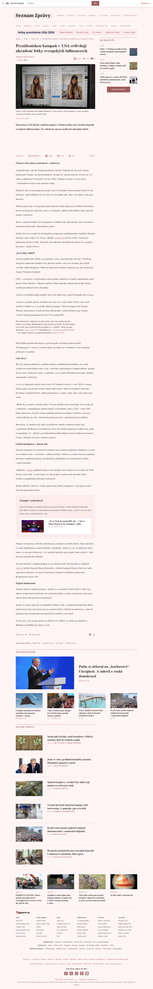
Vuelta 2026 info (41, 920)
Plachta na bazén (58, 945)
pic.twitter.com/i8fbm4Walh (63, 330)
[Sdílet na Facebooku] (90, 634)
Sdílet (87, 58)
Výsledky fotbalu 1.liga (63, 924)
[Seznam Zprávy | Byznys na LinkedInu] (87, 973)
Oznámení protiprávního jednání (117, 959)
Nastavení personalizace (113, 964)
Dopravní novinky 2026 (125, 927)
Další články (118, 89)
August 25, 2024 (58, 332)
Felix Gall (39, 933)
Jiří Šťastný (59, 743)
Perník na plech (81, 936)
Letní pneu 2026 (122, 920)
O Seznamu (36, 959)
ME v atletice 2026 (62, 930)
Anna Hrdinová (60, 766)
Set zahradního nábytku (92, 945)
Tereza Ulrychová (25, 57)
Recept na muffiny (82, 924)
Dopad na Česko (112, 32)
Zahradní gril (104, 945)
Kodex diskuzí (77, 964)
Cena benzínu (87, 942)
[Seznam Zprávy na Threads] (81, 973)
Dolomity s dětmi (103, 936)
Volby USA (36, 643)
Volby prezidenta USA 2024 (36, 32)
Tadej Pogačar (40, 930)
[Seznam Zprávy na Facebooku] (66, 973)
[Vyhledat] (95, 3)
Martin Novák (60, 834)
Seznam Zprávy (60, 788)
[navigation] (3, 3)
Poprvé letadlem (102, 924)
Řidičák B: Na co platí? (124, 930)
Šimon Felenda (74, 743)
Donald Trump (82, 32)
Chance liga (60, 920)
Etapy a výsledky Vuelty (43, 924)
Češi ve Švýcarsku (103, 930)
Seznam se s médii (65, 964)
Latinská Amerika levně (104, 933)
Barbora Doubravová (64, 811)
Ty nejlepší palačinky (83, 920)
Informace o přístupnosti (97, 959)
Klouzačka (82, 945)
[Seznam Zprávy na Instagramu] (76, 973)
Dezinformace (71, 643)
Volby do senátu (20, 933)
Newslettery (88, 964)
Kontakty (59, 959)
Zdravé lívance (81, 927)
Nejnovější (107, 40)
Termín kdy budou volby (23, 930)
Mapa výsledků (66, 32)
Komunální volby (21, 936)
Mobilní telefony (50, 949)
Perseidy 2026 (78, 942)
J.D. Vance (96, 32)
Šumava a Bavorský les (104, 927)
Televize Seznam (51, 964)
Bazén (50, 945)
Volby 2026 (19, 920)
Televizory (98, 949)
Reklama (73, 959)
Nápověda (50, 959)
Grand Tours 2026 (41, 936)
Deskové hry (90, 949)
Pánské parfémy (117, 949)
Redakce (66, 959)
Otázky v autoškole (123, 933)
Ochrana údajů (82, 959)
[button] (55, 86)
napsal (29, 469)
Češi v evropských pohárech (101, 942)
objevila (19, 567)
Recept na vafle (81, 933)
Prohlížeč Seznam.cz (37, 964)
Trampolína (67, 945)
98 (94, 58)
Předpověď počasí (68, 942)
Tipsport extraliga (62, 927)
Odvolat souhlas (98, 964)
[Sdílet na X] (94, 634)
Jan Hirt (38, 927)
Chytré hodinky (107, 949)
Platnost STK (122, 936)
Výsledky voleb (20, 927)
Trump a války (129, 32)
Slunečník (74, 945)
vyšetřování (59, 237)
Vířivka (112, 945)
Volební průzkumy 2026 (23, 924)
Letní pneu (82, 949)
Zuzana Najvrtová (62, 857)
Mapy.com (58, 942)
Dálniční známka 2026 (124, 924)
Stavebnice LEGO (61, 949)
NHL (58, 936)
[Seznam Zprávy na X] (71, 973)
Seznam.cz (145, 3)
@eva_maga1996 (31, 330)
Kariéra (43, 959)
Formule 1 (60, 933)
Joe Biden (59, 643)
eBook (78, 58)
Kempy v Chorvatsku (104, 920)
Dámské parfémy (73, 949)
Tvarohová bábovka (82, 930)
